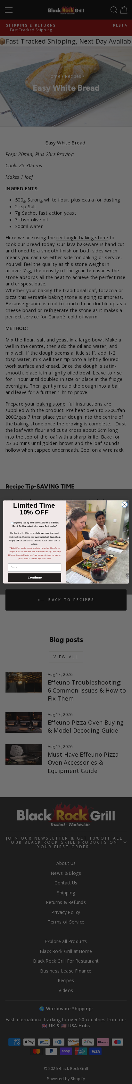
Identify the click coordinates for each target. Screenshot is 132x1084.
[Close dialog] (125, 504)
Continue (35, 577)
